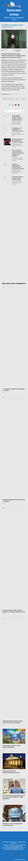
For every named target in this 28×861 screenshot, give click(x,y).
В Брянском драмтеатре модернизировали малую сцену (11, 771)
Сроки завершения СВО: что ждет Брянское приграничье (12, 746)
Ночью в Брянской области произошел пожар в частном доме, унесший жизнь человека (18, 153)
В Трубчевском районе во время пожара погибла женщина (17, 178)
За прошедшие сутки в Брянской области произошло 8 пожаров (17, 141)
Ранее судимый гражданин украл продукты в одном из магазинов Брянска (17, 118)
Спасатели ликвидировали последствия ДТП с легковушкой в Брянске (18, 166)
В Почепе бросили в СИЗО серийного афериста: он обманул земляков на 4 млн (14, 611)
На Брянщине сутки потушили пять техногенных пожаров (17, 130)
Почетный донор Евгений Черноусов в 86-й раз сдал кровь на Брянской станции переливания (14, 797)
